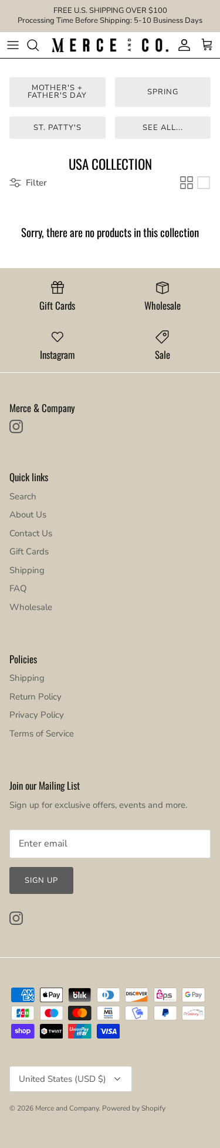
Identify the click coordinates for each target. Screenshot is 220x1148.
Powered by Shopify (133, 1108)
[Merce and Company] (110, 45)
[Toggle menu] (13, 45)
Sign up (41, 880)
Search (22, 496)
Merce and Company (67, 1108)
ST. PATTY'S (57, 127)
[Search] (39, 45)
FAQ (18, 588)
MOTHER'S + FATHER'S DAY (57, 92)
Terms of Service (41, 733)
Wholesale (30, 607)
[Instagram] (16, 426)
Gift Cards (29, 551)
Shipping (27, 570)
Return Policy (35, 696)
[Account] (181, 45)
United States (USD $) (62, 1079)
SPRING (162, 92)
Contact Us (30, 533)
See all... (163, 127)
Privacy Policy (36, 715)
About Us (27, 514)
